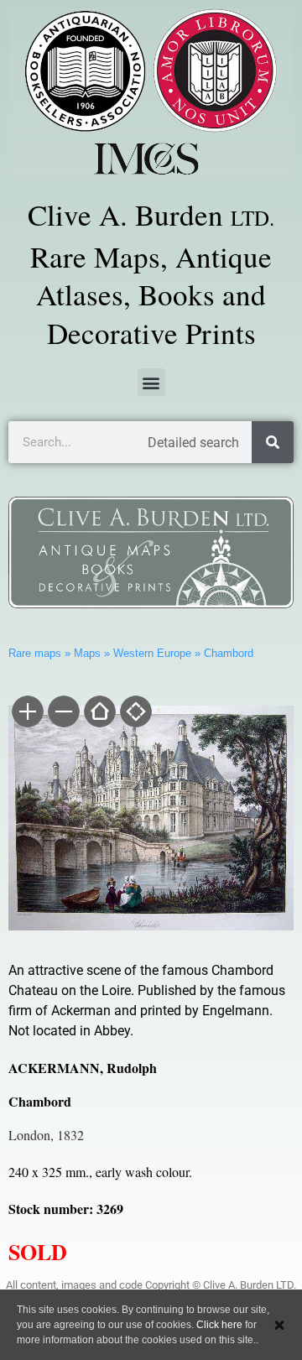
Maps (87, 653)
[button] (151, 382)
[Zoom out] (62, 713)
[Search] (273, 442)
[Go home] (99, 713)
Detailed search (193, 443)
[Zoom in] (26, 713)
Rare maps (34, 653)
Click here (219, 1325)
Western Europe (152, 653)
